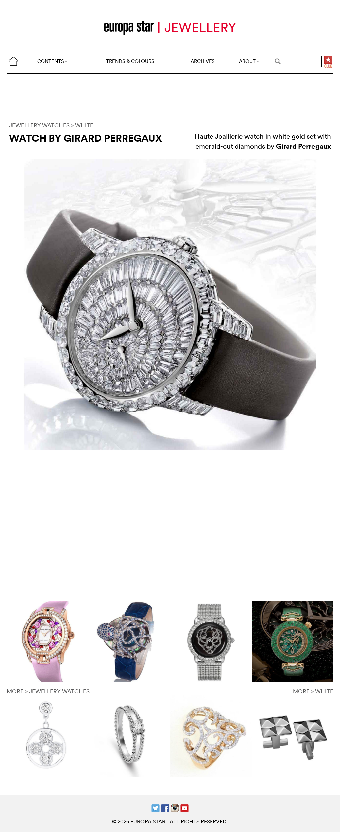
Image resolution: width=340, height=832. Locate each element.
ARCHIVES (203, 61)
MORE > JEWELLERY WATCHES (48, 691)
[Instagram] (175, 807)
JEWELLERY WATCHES (39, 125)
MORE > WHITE (313, 691)
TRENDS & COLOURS (130, 61)
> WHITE (82, 125)
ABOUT (247, 61)
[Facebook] (165, 807)
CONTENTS (50, 61)
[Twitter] (155, 807)
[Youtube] (184, 807)
